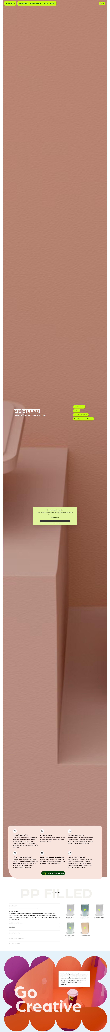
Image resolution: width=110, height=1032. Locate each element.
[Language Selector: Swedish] (102, 3)
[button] (79, 407)
